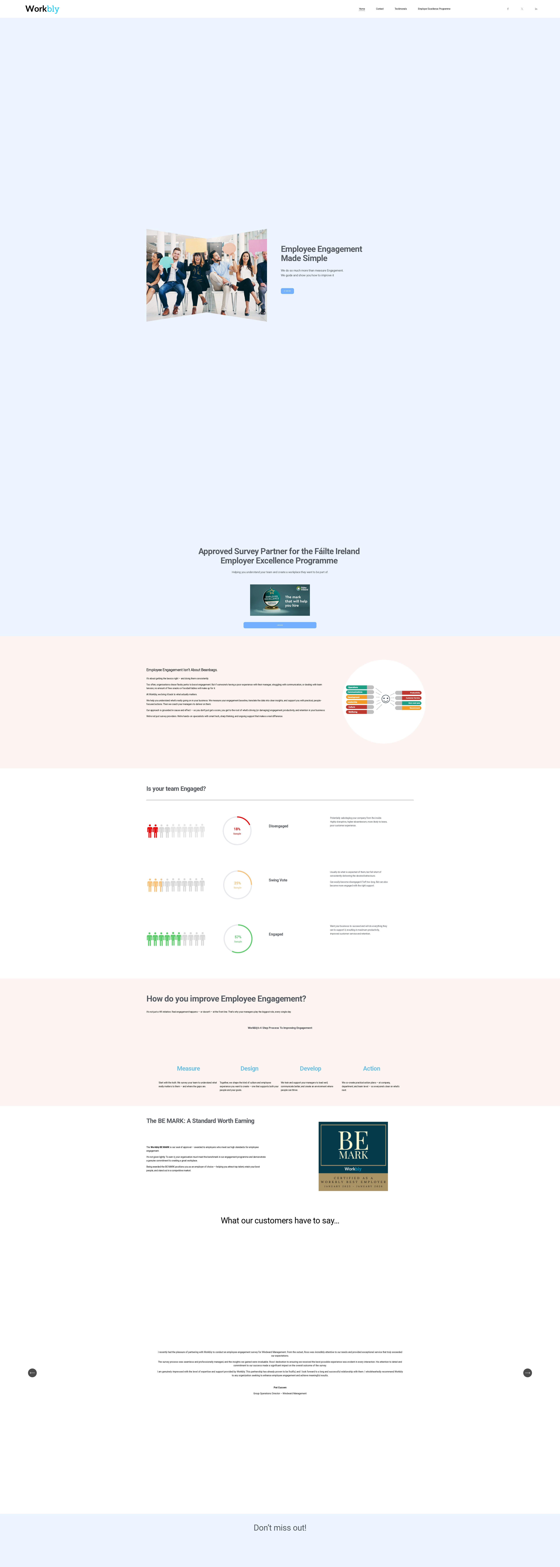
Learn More (280, 625)
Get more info (287, 291)
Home (362, 8)
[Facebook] (507, 8)
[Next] (527, 1373)
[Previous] (32, 1373)
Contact (380, 8)
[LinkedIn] (536, 8)
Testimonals (401, 8)
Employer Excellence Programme (434, 8)
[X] (522, 8)
